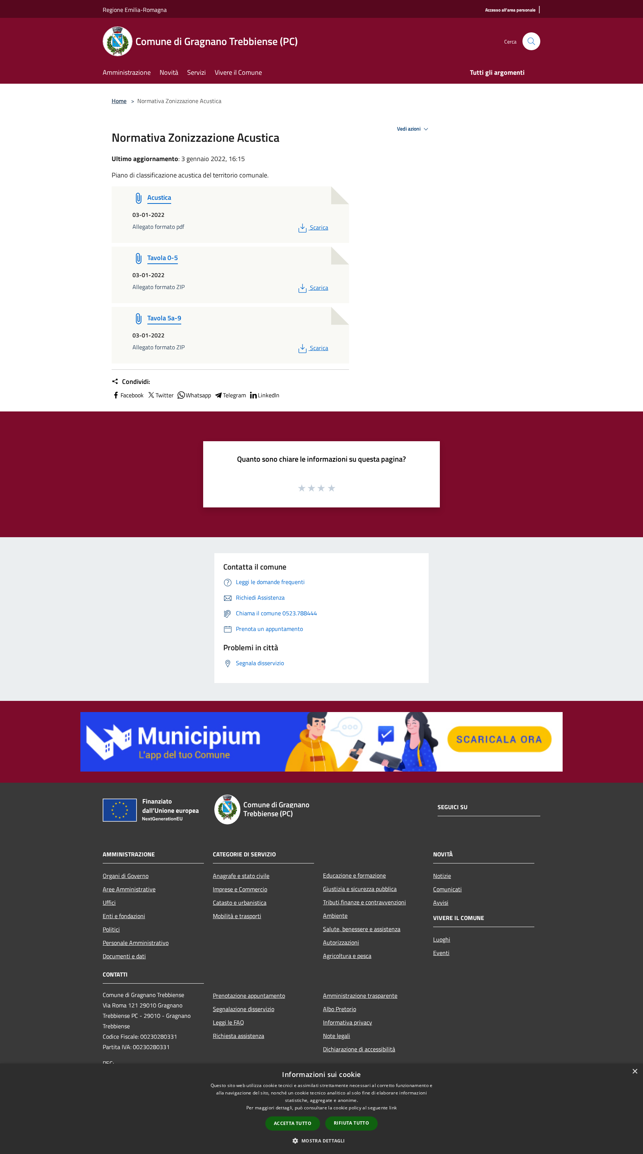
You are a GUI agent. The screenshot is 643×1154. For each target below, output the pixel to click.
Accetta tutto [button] (292, 1123)
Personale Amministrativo (136, 942)
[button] (321, 1140)
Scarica (319, 227)
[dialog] (321, 1109)
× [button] (634, 1071)
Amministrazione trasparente (360, 995)
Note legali (336, 1035)
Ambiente (335, 915)
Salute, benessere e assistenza (361, 928)
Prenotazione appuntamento (249, 995)
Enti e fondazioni (124, 915)
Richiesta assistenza (238, 1035)
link (393, 1108)
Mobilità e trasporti (237, 915)
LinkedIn (268, 395)
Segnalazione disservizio (243, 1008)
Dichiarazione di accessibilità (359, 1049)
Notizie (442, 875)
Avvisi (440, 902)
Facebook (132, 395)
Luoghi (441, 939)
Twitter (165, 395)
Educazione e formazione (354, 875)
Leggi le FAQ (228, 1022)
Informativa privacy (347, 1022)
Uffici (109, 902)
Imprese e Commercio (240, 889)
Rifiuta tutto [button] (351, 1123)
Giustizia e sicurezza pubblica (360, 888)
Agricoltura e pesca (347, 955)
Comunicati (447, 889)
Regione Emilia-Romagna (135, 9)
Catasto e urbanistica (239, 902)
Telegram (234, 395)
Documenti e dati (124, 956)
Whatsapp (198, 395)
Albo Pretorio (339, 1008)
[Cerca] (531, 41)
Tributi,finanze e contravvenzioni (364, 902)
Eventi (441, 952)
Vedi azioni (409, 129)
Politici (111, 929)
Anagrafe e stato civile (241, 875)
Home (119, 100)
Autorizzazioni (341, 942)
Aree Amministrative (129, 889)
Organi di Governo (125, 875)
